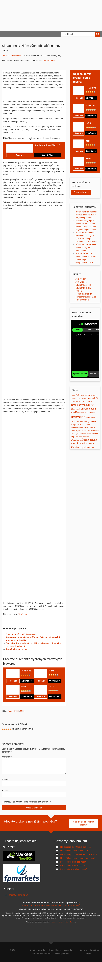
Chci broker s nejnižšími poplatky (83, 823)
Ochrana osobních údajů (42, 954)
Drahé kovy (77, 405)
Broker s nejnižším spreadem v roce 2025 (78, 854)
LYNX (51, 686)
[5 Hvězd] (44, 149)
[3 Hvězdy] (40, 149)
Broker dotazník (55, 950)
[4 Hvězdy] (42, 149)
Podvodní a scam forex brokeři (73, 869)
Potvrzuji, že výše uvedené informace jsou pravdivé (27, 802)
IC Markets (91, 105)
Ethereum (75, 409)
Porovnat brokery (81, 192)
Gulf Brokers (91, 412)
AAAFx (24, 686)
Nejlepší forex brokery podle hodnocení (77, 858)
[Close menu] (5, 3)
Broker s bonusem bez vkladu (73, 862)
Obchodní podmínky (61, 954)
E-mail (5, 791)
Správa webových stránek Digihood (89, 952)
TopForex (22, 614)
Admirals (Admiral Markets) (47, 145)
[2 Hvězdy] (38, 149)
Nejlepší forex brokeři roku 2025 (74, 851)
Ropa (10, 711)
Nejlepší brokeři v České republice (75, 847)
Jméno (5, 779)
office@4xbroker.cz (18, 895)
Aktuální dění (15, 56)
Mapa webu (68, 950)
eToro (51, 671)
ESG (92, 405)
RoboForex (26, 671)
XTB (88, 141)
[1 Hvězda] (36, 149)
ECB (87, 404)
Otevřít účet (47, 155)
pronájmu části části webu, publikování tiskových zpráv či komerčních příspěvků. (51, 905)
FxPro (88, 159)
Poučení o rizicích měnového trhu (63, 922)
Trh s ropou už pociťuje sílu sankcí (22, 634)
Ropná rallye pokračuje (16, 649)
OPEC (16, 711)
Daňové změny (75, 401)
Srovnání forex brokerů (38, 950)
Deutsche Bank (86, 401)
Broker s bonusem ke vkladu (72, 866)
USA (22, 711)
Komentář (7, 757)
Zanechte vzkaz (48, 60)
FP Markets (91, 88)
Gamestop (83, 412)
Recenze (20, 155)
